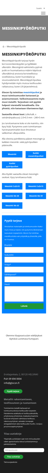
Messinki (12, 154)
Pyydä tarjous (13, 391)
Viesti (7, 284)
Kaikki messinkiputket (36, 154)
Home (3, 46)
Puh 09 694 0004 (13, 378)
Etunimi (8, 245)
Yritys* (7, 264)
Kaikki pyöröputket (12, 165)
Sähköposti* (10, 274)
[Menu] (43, 13)
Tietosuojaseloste (10, 462)
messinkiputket (31, 92)
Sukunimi (8, 254)
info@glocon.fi (11, 382)
